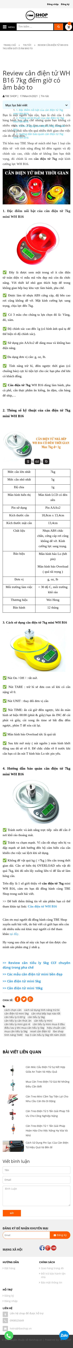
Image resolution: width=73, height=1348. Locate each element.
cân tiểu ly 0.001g (14, 1017)
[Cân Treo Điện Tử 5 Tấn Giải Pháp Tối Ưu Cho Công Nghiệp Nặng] (13, 1114)
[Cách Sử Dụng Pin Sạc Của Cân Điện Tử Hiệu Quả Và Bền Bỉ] (13, 1146)
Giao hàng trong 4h (52, 1268)
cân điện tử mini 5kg (16, 1013)
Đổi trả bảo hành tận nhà (53, 1275)
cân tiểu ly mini (43, 1020)
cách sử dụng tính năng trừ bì (42, 1010)
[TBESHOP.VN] (36, 15)
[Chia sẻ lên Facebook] (18, 999)
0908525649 (17, 1320)
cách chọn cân (12, 1010)
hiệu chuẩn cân (56, 1027)
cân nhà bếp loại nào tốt (45, 1013)
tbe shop (58, 1031)
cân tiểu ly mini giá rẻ (17, 1024)
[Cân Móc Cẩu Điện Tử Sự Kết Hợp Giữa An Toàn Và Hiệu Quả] (13, 1070)
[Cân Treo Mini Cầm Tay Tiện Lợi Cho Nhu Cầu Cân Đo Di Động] (13, 1100)
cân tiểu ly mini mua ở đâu (49, 1024)
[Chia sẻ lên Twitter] (24, 999)
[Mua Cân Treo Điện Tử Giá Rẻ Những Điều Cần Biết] (13, 1085)
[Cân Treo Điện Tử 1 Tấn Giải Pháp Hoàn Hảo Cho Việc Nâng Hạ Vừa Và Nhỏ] (13, 1129)
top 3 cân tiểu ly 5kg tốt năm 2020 (45, 1035)
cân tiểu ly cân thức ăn (17, 1020)
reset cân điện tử (40, 1031)
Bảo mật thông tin (51, 1282)
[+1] (30, 999)
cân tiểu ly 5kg (36, 1017)
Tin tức (45, 96)
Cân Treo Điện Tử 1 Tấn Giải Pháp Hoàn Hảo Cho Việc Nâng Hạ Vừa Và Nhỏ (47, 1130)
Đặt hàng (9, 1268)
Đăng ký (65, 4)
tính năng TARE (13, 1035)
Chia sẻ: (8, 1000)
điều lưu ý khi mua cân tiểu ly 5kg (24, 1027)
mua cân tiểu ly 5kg (15, 1031)
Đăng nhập (53, 4)
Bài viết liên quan (22, 1051)
